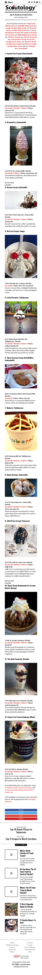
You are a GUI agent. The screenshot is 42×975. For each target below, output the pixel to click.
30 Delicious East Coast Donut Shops (18, 788)
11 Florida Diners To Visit (28, 921)
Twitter (24, 108)
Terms (29, 945)
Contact (30, 943)
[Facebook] (29, 2)
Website (17, 108)
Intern (12, 952)
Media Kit (12, 950)
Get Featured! (30, 950)
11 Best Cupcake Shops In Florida (26, 905)
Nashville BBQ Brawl (25, 26)
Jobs (29, 952)
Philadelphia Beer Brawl (27, 35)
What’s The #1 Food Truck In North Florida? (27, 890)
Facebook (8, 108)
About (12, 943)
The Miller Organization (21, 964)
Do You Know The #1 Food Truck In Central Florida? (28, 872)
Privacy (12, 947)
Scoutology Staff (22, 17)
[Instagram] (34, 2)
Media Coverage (12, 945)
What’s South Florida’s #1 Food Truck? (26, 853)
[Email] (37, 2)
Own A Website (29, 947)
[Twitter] (32, 2)
